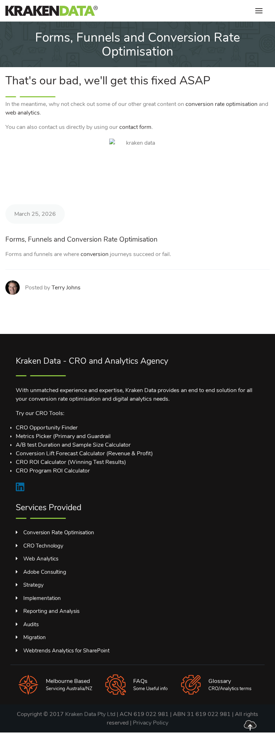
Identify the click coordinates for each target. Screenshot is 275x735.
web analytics (22, 113)
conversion (94, 254)
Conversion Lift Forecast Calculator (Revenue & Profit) (84, 453)
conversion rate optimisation (221, 104)
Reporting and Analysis (51, 611)
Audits (31, 624)
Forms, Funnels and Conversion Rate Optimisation (81, 239)
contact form (135, 127)
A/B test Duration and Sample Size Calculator (73, 445)
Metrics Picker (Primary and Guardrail (63, 436)
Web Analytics (40, 558)
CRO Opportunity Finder (47, 428)
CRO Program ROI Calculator (53, 471)
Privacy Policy (150, 723)
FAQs (140, 681)
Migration (34, 637)
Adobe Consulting (44, 572)
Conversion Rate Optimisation (58, 532)
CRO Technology (43, 545)
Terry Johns (66, 288)
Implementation (42, 598)
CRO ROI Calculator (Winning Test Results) (71, 462)
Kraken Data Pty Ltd (90, 714)
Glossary (219, 681)
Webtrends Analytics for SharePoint (66, 650)
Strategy (33, 585)
